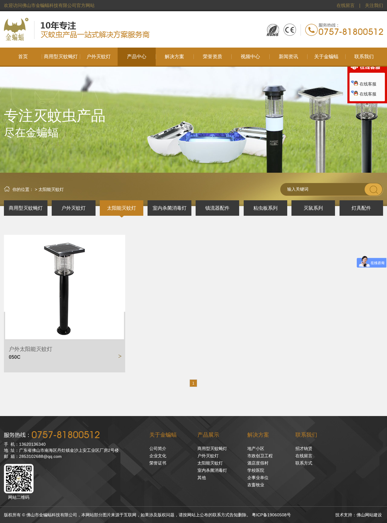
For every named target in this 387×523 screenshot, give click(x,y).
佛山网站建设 (369, 514)
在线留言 (346, 5)
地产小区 (255, 448)
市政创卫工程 (260, 455)
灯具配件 (361, 208)
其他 (201, 477)
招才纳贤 (303, 448)
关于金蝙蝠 (163, 435)
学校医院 (255, 470)
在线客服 (367, 84)
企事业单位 (257, 477)
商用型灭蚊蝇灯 (26, 208)
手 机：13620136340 (25, 444)
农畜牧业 (255, 484)
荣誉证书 (157, 463)
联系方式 (303, 463)
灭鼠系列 (313, 208)
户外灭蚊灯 (73, 208)
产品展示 (208, 435)
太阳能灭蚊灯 (121, 208)
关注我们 (374, 5)
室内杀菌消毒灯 (170, 208)
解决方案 (258, 435)
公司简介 (157, 448)
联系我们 (306, 435)
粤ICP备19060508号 (271, 514)
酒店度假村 (257, 463)
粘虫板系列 (265, 208)
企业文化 (157, 455)
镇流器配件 (217, 208)
